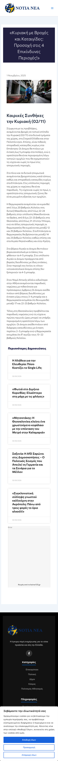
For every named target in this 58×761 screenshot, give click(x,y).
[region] (29, 733)
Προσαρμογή (29, 747)
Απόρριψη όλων (29, 755)
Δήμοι (32, 679)
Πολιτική (32, 674)
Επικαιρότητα (32, 669)
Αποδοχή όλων (29, 740)
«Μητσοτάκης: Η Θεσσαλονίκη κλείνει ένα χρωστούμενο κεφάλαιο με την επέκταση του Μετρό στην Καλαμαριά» (28, 425)
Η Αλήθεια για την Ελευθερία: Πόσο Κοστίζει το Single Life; (27, 364)
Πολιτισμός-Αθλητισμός (32, 689)
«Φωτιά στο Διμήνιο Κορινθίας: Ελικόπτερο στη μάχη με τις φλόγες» (28, 392)
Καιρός (21, 584)
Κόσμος (32, 684)
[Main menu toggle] (52, 8)
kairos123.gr (35, 584)
